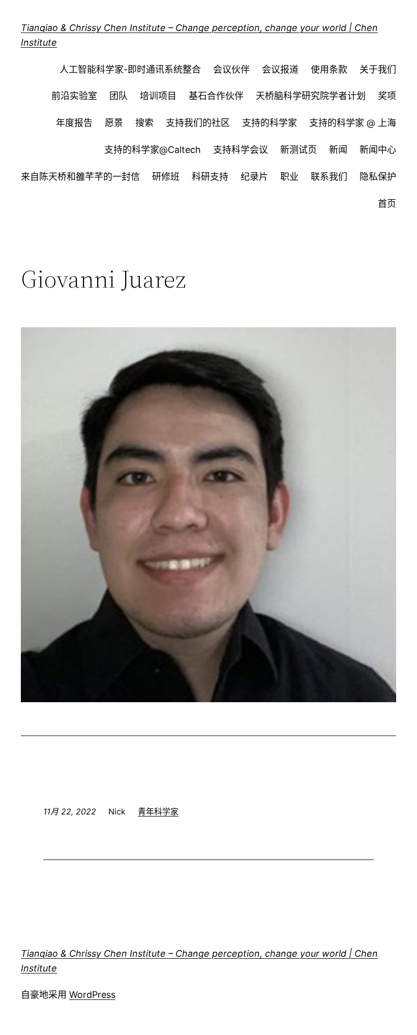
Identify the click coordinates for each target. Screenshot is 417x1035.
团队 (118, 95)
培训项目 (158, 95)
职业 (289, 176)
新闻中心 (378, 149)
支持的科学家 (269, 122)
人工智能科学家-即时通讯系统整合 (130, 69)
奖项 (387, 95)
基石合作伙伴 (216, 95)
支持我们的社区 (198, 122)
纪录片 (254, 176)
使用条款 (329, 69)
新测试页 (298, 149)
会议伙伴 (231, 69)
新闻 (338, 149)
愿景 (114, 122)
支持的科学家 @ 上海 (352, 122)
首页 (387, 203)
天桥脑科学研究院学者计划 (311, 95)
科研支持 (210, 176)
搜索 (144, 122)
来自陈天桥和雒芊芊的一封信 (80, 176)
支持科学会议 (240, 149)
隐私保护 (378, 176)
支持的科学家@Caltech (152, 149)
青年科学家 (158, 811)
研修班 (166, 176)
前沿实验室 (74, 95)
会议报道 (280, 69)
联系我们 (329, 176)
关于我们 (378, 69)
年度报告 (74, 122)
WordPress (92, 994)
